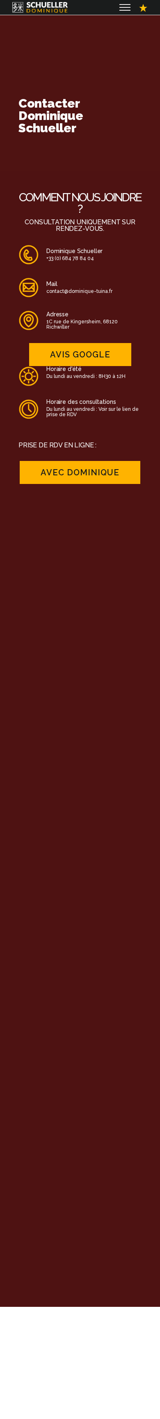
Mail (51, 284)
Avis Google (80, 354)
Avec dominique (80, 472)
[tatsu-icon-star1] (143, 7)
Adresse (57, 314)
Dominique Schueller (74, 251)
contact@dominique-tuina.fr (79, 291)
